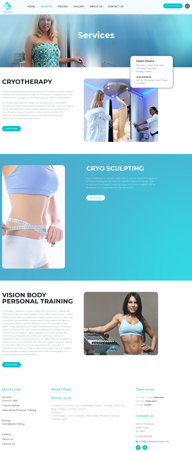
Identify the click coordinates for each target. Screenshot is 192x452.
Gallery (78, 6)
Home (31, 6)
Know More (11, 128)
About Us (96, 6)
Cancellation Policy (13, 424)
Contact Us (115, 6)
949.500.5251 (145, 436)
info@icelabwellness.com (154, 441)
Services (46, 6)
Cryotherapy (58, 415)
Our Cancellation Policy (88, 405)
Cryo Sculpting (10, 405)
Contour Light (10, 400)
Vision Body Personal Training (19, 410)
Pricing (63, 6)
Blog (54, 409)
